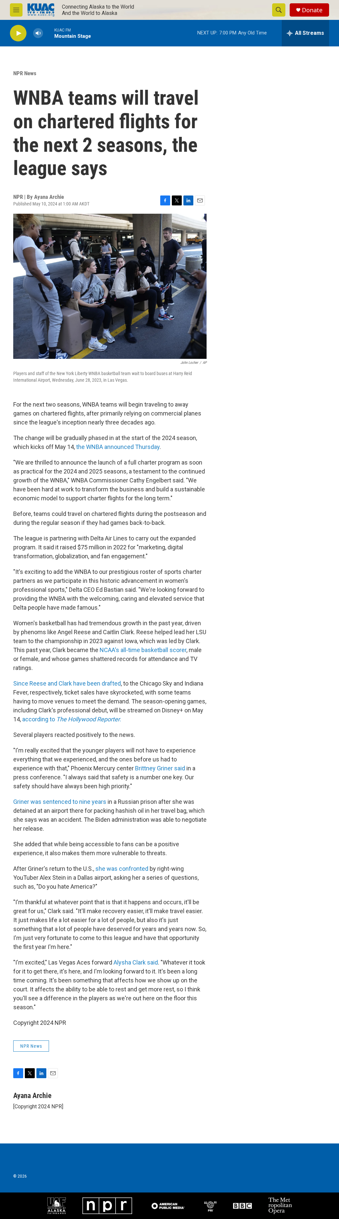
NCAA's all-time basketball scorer (143, 649)
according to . (71, 719)
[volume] (38, 33)
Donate (312, 10)
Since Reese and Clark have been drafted (67, 683)
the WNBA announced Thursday (118, 446)
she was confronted (121, 868)
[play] (18, 33)
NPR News (24, 73)
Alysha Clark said (135, 962)
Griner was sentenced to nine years (59, 801)
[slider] (49, 32)
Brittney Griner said (160, 768)
